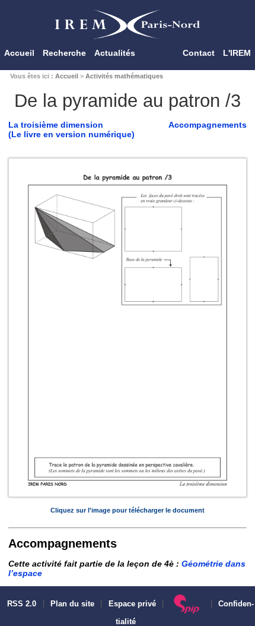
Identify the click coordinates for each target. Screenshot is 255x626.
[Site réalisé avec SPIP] (187, 604)
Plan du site (72, 604)
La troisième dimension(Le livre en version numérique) (71, 129)
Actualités (114, 53)
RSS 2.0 (20, 604)
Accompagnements (207, 124)
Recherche (64, 53)
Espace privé (132, 604)
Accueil (19, 53)
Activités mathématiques (124, 76)
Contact (199, 53)
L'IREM (237, 53)
